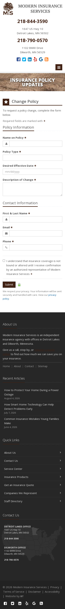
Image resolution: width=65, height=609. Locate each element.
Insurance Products (16, 477)
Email (8, 227)
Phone (8, 241)
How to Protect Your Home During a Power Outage (31, 394)
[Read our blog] (46, 59)
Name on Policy (15, 137)
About (17, 366)
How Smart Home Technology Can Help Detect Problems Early (29, 408)
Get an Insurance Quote (19, 485)
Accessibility (52, 591)
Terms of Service (13, 591)
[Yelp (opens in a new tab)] (35, 59)
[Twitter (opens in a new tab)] (24, 59)
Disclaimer (34, 591)
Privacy (54, 587)
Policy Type (12, 151)
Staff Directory (13, 501)
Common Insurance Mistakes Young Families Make (31, 423)
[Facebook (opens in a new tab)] (18, 59)
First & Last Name (16, 213)
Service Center (13, 469)
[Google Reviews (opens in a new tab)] (41, 59)
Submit (9, 284)
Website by (14, 596)
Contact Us (11, 460)
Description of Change (19, 179)
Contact (29, 366)
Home (6, 366)
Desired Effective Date (19, 165)
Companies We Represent (20, 493)
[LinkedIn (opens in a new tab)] (30, 59)
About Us (10, 452)
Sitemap (42, 366)
